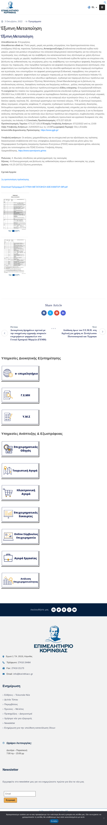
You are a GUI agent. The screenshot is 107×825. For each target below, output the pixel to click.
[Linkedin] (63, 313)
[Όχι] (103, 818)
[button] (105, 2)
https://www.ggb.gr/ (49, 130)
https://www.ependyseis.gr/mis (32, 151)
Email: (20, 674)
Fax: (15, 668)
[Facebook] (44, 313)
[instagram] (69, 609)
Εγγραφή (10, 800)
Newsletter (9, 723)
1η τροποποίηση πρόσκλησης (15, 179)
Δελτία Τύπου (11, 699)
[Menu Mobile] (102, 7)
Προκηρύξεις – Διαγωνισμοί (18, 714)
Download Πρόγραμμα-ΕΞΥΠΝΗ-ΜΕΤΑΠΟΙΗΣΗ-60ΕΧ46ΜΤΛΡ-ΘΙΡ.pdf (34, 187)
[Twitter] (50, 313)
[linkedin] (64, 609)
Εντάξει (54, 821)
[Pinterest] (56, 313)
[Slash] (53, 328)
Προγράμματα (34, 21)
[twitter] (59, 609)
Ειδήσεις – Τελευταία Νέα (17, 695)
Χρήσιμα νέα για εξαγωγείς (18, 718)
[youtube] (74, 609)
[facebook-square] (53, 609)
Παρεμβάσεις (11, 704)
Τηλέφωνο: (19, 662)
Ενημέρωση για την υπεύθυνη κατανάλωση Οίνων (29, 728)
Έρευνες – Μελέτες (14, 709)
